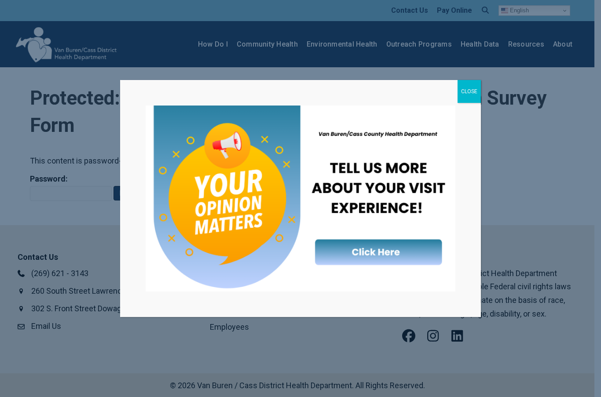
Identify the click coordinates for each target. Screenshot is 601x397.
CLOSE (469, 91)
